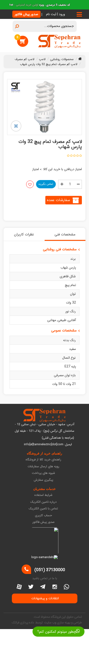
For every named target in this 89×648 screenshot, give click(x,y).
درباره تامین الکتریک (43, 502)
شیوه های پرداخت (43, 473)
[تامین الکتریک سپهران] (59, 41)
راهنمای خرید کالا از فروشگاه (43, 460)
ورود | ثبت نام (55, 14)
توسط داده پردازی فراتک (27, 622)
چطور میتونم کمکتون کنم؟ (56, 632)
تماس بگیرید (45, 184)
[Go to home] (80, 59)
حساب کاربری (43, 515)
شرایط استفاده (43, 495)
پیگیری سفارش (43, 480)
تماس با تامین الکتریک (43, 509)
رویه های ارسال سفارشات (43, 466)
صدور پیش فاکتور (26, 14)
